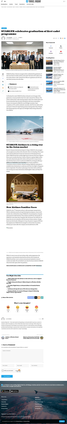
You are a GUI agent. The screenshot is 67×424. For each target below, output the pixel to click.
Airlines (58, 71)
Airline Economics (60, 84)
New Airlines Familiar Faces (15, 91)
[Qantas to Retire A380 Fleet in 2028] (49, 83)
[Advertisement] (33, 17)
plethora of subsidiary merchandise (16, 162)
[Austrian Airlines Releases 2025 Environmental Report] (49, 69)
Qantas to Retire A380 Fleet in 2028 (59, 82)
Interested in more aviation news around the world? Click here (33, 89)
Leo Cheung (9, 37)
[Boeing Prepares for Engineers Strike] (49, 76)
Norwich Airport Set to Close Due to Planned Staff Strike (59, 62)
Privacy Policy (19, 421)
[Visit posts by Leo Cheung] (3, 38)
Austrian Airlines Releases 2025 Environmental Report (59, 69)
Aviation (62, 71)
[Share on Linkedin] (2, 84)
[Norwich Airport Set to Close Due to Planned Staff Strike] (49, 62)
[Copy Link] (2, 91)
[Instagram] (42, 319)
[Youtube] (61, 52)
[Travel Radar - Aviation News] (33, 1)
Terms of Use (27, 421)
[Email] (63, 38)
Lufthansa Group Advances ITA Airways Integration (22, 289)
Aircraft (55, 71)
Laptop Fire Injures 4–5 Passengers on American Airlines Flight (59, 90)
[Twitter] (61, 47)
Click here (39, 265)
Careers (4, 28)
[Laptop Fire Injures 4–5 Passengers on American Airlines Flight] (49, 90)
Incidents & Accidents (61, 92)
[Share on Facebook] (59, 38)
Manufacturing (56, 78)
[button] (62, 421)
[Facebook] (51, 47)
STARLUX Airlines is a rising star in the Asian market (15, 88)
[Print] (65, 38)
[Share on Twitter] (61, 38)
